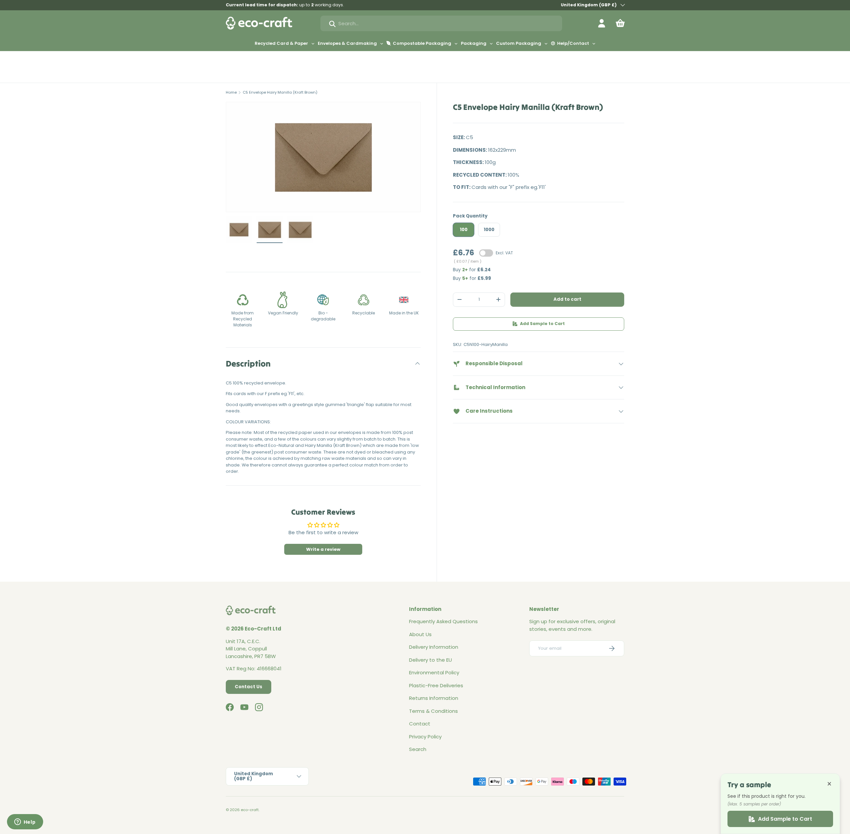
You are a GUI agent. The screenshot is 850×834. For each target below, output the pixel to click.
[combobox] (441, 23)
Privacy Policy (425, 736)
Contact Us (248, 687)
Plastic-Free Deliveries (436, 685)
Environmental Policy (434, 672)
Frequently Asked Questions (443, 621)
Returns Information (433, 698)
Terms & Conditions (433, 711)
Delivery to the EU (430, 659)
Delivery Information (433, 646)
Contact (419, 723)
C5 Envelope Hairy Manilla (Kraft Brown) (280, 92)
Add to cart (567, 299)
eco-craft (250, 809)
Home (231, 92)
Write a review (323, 549)
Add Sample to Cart (542, 323)
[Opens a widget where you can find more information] (25, 822)
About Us (420, 634)
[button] (620, 23)
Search (417, 749)
